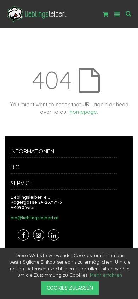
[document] (70, 273)
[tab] (69, 152)
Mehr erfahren (106, 275)
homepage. (84, 111)
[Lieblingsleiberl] (37, 14)
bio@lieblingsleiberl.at (35, 217)
